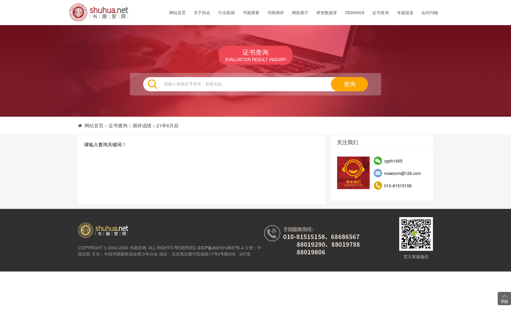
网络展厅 (300, 12)
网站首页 (177, 12)
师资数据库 (326, 12)
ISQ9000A (354, 12)
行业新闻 (226, 12)
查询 (349, 84)
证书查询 (380, 12)
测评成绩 (141, 125)
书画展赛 (251, 12)
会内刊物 (429, 12)
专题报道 (405, 12)
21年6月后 (167, 125)
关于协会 (202, 12)
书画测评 (275, 12)
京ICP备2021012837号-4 (220, 248)
